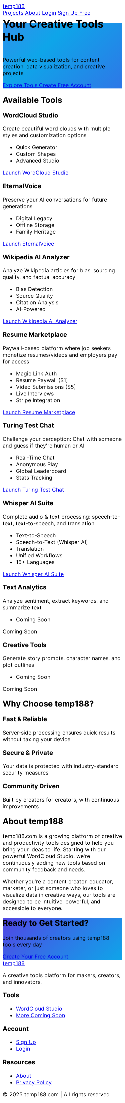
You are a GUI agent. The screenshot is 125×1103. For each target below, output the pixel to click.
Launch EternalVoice (28, 243)
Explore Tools (21, 85)
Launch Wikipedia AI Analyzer (40, 321)
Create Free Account (65, 85)
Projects (13, 12)
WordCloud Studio (39, 1008)
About (32, 12)
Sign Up (26, 1042)
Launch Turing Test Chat (33, 489)
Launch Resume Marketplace (39, 412)
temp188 (14, 6)
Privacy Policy (34, 1082)
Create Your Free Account (35, 956)
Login (49, 12)
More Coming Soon (40, 1015)
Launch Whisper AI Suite (33, 574)
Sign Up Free (74, 12)
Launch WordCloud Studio (36, 172)
